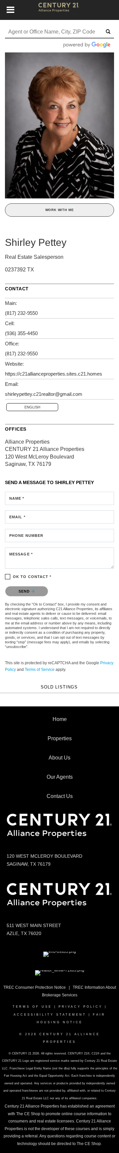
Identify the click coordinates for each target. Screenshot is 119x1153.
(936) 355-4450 (21, 333)
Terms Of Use (32, 1006)
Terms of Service (40, 669)
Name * (16, 498)
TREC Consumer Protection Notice (34, 987)
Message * (21, 554)
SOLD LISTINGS (59, 687)
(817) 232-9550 (21, 313)
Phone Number (26, 536)
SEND (25, 591)
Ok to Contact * (32, 577)
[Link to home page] (59, 10)
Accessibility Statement (50, 1014)
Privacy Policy (80, 1006)
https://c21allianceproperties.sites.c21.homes (53, 374)
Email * (17, 517)
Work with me (59, 210)
